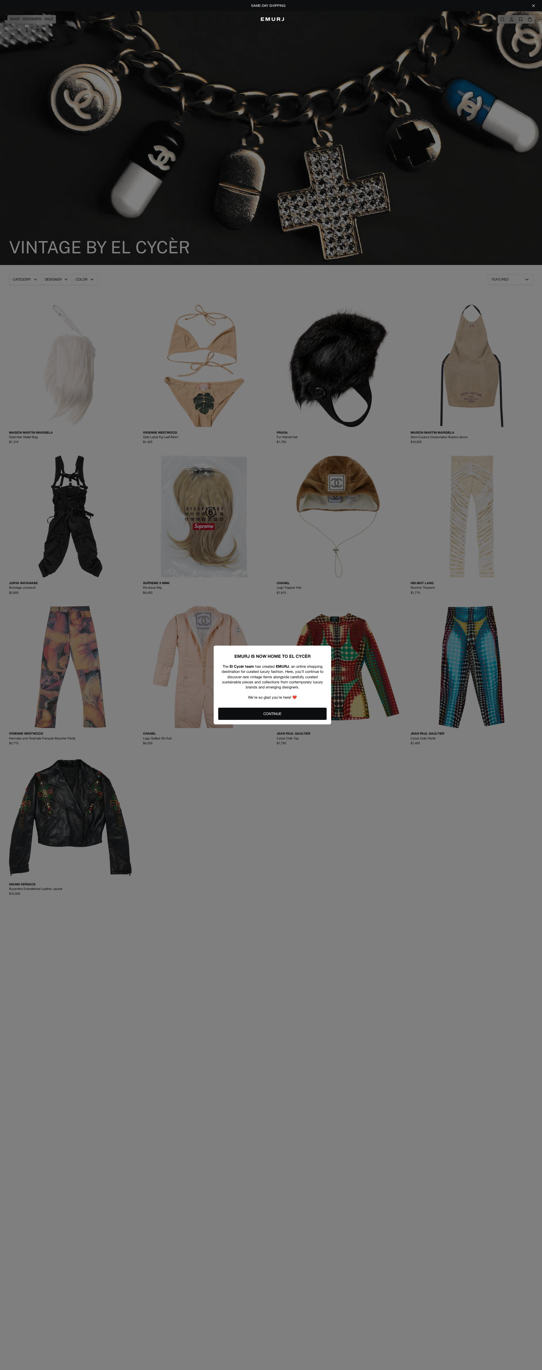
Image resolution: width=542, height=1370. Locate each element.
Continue (272, 714)
